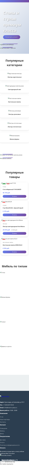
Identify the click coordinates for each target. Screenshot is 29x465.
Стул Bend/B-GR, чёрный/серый (13, 208)
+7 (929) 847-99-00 (8, 405)
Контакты (3, 422)
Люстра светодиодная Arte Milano (14, 226)
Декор (2, 433)
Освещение (3, 428)
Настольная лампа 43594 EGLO (12, 245)
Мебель (2, 431)
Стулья (4, 205)
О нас (1, 417)
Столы (4, 186)
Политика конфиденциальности (9, 445)
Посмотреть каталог (11, 37)
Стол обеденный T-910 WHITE (12, 189)
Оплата (2, 442)
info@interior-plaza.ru (10, 407)
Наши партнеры (5, 419)
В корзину (14, 196)
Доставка (3, 440)
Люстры (5, 223)
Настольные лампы (8, 242)
